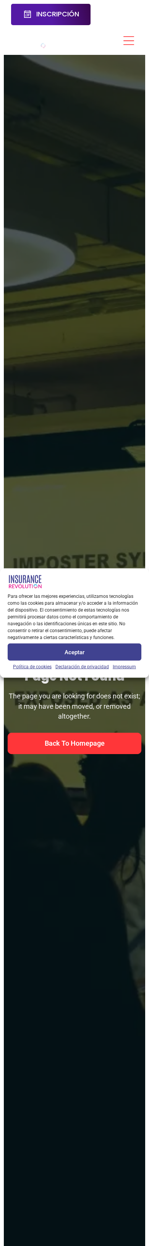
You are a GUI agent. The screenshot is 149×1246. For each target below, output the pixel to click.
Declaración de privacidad (82, 666)
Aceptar (74, 652)
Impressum (124, 666)
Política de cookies (32, 666)
